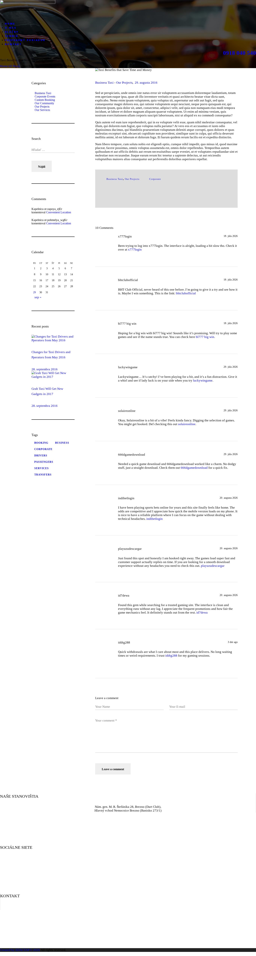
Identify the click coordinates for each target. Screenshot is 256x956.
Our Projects (124, 82)
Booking (41, 442)
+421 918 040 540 (128, 907)
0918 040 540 (239, 53)
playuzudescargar (213, 566)
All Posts (14, 66)
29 (34, 292)
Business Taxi (104, 82)
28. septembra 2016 (44, 369)
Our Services (42, 110)
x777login (135, 249)
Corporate (155, 179)
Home (4, 66)
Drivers (40, 455)
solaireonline (186, 424)
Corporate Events (45, 96)
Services (41, 468)
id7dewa (202, 612)
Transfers (43, 474)
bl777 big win (205, 337)
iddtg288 (171, 655)
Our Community (44, 103)
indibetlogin (154, 519)
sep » (37, 297)
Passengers (43, 462)
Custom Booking (45, 99)
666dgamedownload (194, 467)
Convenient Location (58, 212)
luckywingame (203, 380)
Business (62, 442)
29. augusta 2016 (146, 82)
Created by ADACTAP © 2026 (20, 950)
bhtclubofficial (186, 293)
